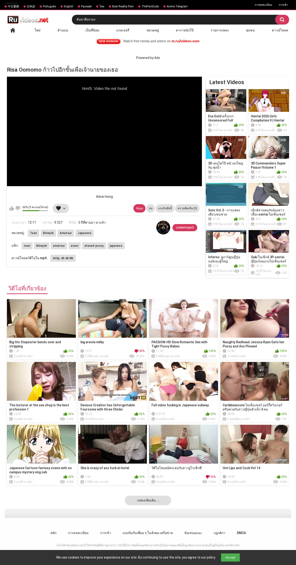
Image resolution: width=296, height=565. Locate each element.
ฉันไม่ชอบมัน (17, 208)
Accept (230, 557)
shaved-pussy (94, 245)
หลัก (12, 30)
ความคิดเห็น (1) (187, 208)
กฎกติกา (219, 533)
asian (74, 245)
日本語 (31, 6)
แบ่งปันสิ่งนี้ (165, 208)
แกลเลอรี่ (122, 30)
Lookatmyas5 (185, 227)
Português (49, 6)
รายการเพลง (220, 30)
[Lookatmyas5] (163, 227)
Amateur (66, 233)
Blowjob (48, 233)
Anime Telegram (177, 6)
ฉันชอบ (11, 208)
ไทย (101, 6)
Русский (86, 6)
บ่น (150, 208)
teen (27, 245)
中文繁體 (13, 6)
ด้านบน (63, 30)
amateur (59, 245)
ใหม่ (37, 30)
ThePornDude (150, 6)
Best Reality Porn (123, 6)
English (68, 6)
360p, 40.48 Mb (63, 258)
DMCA (241, 533)
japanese (116, 245)
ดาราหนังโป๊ (185, 30)
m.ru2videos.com (185, 41)
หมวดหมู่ (153, 30)
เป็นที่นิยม (92, 30)
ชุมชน (250, 30)
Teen (33, 233)
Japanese (84, 233)
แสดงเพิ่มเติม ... (148, 500)
